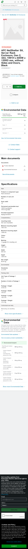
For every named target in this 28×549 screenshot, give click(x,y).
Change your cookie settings (14, 541)
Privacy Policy (4, 494)
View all (13, 15)
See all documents (8, 174)
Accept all (14, 546)
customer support (15, 76)
